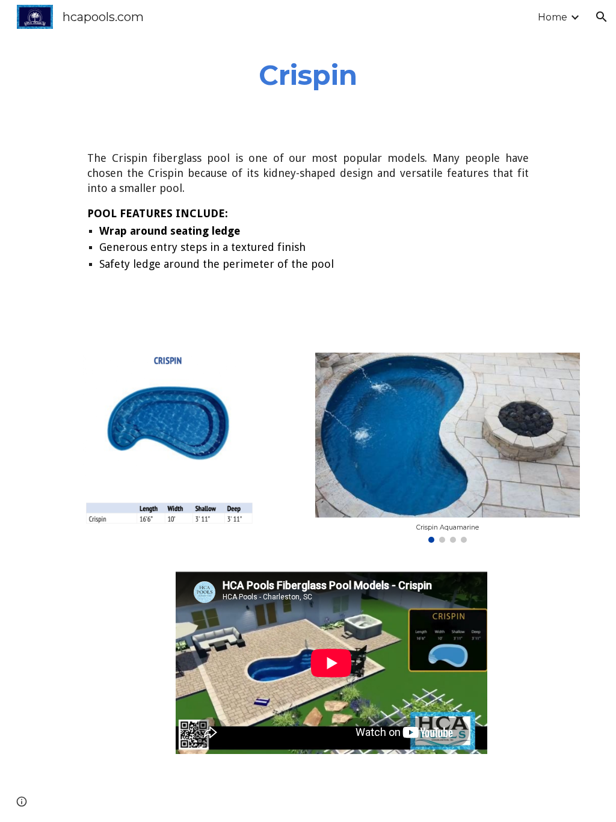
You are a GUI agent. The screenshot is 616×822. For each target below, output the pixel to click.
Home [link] (552, 17)
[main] (308, 75)
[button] (601, 16)
